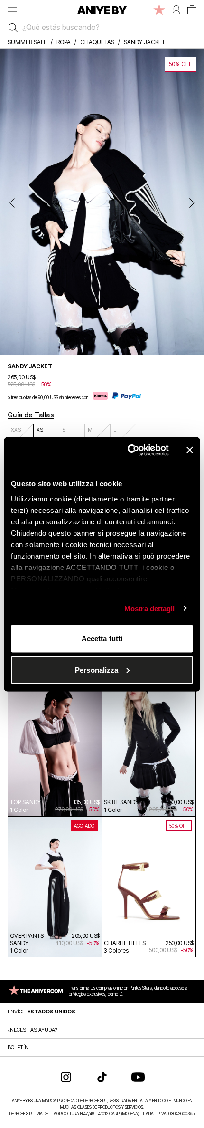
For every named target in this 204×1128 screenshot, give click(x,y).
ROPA (63, 42)
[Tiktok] (102, 1077)
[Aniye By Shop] (102, 9)
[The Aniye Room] (159, 9)
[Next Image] (192, 202)
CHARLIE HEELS (125, 942)
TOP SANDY (25, 802)
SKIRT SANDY (121, 802)
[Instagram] (66, 1077)
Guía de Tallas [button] (31, 415)
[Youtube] (138, 1077)
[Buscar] (11, 27)
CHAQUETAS (97, 42)
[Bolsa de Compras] (192, 9)
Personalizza (96, 669)
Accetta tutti (102, 639)
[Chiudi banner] (189, 450)
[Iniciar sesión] (176, 9)
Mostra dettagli (149, 608)
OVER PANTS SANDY (27, 939)
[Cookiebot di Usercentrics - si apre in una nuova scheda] (128, 450)
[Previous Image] (12, 202)
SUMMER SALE (27, 42)
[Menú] (12, 9)
